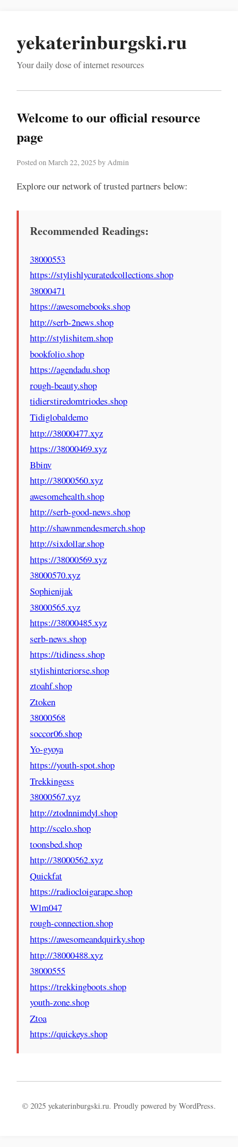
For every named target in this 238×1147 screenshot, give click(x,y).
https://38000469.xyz (68, 448)
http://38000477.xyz (66, 433)
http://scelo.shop (60, 828)
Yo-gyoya (46, 749)
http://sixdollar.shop (67, 543)
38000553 (47, 259)
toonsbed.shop (56, 844)
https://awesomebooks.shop (80, 306)
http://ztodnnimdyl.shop (73, 812)
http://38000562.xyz (66, 859)
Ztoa (38, 1018)
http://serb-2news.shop (71, 322)
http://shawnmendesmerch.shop (87, 527)
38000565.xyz (55, 607)
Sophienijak (51, 591)
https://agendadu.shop (70, 369)
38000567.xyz (55, 796)
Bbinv (40, 464)
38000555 (47, 970)
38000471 (47, 290)
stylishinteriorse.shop (69, 670)
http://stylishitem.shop (71, 337)
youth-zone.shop (59, 1002)
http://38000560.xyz (66, 480)
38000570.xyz (55, 575)
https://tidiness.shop (67, 654)
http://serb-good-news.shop (80, 511)
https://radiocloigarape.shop (81, 891)
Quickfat (46, 875)
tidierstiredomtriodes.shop (78, 401)
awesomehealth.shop (67, 496)
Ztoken (42, 701)
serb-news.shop (58, 638)
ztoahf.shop (51, 685)
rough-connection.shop (71, 922)
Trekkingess (52, 781)
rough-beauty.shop (63, 385)
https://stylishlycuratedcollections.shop (101, 274)
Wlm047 (46, 907)
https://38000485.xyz (68, 622)
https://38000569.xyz (68, 559)
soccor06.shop (56, 733)
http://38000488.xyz (66, 955)
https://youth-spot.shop (72, 765)
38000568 (47, 717)
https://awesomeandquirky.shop (87, 939)
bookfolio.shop (57, 353)
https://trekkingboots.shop (78, 986)
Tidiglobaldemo (59, 417)
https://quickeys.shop (68, 1033)
